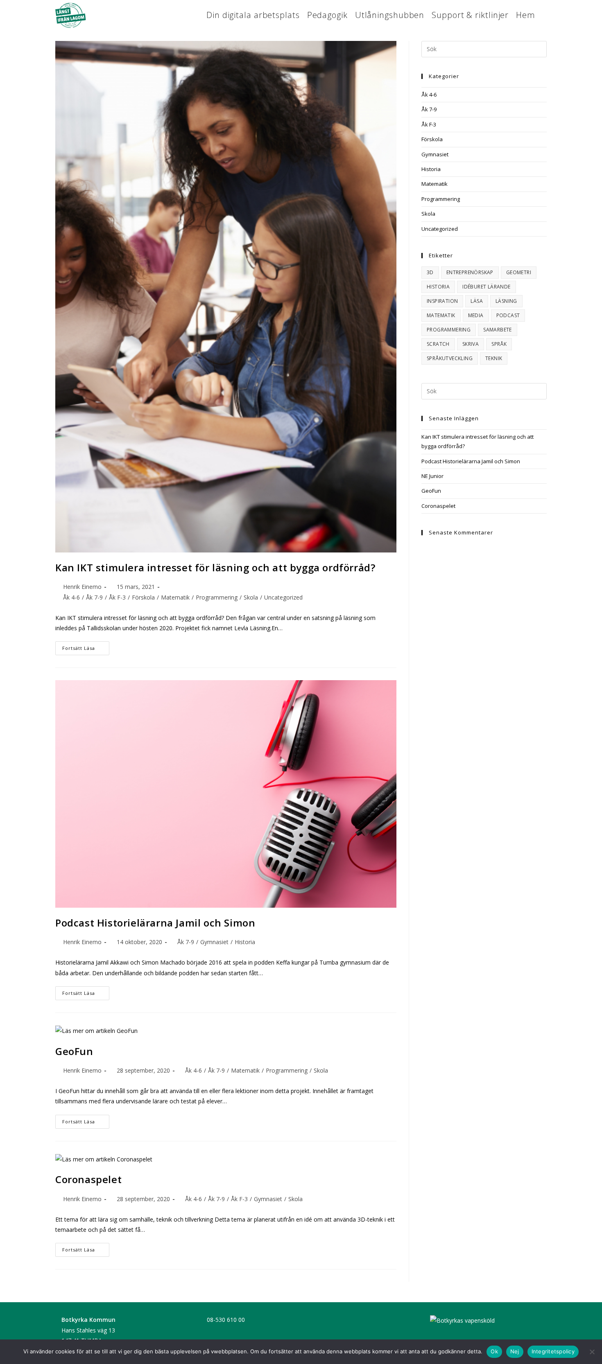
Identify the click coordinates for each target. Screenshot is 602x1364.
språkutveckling (450, 358)
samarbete (497, 329)
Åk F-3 (117, 597)
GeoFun (74, 1051)
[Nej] (592, 1352)
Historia (245, 942)
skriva (470, 343)
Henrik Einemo (82, 587)
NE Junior (432, 476)
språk (499, 343)
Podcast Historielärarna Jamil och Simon (155, 922)
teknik (493, 358)
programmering (449, 329)
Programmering (217, 597)
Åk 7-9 (94, 597)
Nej (514, 1351)
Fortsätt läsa (85, 649)
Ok (494, 1351)
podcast (508, 315)
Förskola (143, 597)
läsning (506, 301)
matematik (441, 315)
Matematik (175, 597)
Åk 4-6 (71, 597)
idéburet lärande (486, 286)
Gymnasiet (214, 942)
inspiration (442, 301)
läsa (477, 301)
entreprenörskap (469, 272)
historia (438, 286)
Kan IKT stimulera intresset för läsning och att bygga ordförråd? (215, 567)
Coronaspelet (88, 1179)
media (476, 315)
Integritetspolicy (553, 1351)
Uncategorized (283, 597)
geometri (518, 272)
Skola (251, 597)
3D (430, 272)
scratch (438, 343)
